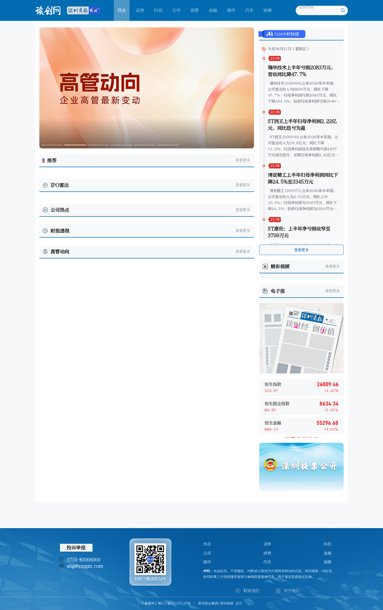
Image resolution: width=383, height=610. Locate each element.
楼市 (231, 10)
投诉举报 (76, 548)
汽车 (249, 10)
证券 (140, 10)
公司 (176, 10)
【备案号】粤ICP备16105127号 (166, 603)
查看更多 (243, 160)
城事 (267, 10)
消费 (194, 10)
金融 (213, 10)
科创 (158, 10)
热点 (207, 544)
